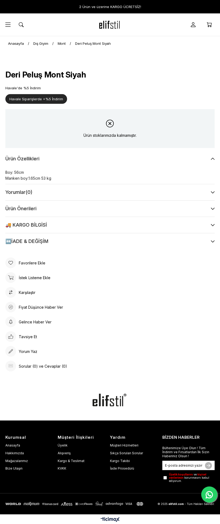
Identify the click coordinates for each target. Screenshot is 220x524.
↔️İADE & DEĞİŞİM (26, 241)
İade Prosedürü (122, 468)
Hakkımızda (14, 453)
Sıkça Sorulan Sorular (126, 453)
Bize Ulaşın (14, 468)
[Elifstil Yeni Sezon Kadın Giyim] (110, 24)
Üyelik (63, 445)
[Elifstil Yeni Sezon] (110, 400)
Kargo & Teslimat (71, 461)
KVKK (62, 468)
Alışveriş (64, 453)
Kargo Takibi (120, 461)
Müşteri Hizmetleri (124, 445)
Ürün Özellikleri (22, 158)
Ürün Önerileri (20, 208)
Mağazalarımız (16, 461)
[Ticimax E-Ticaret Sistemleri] (110, 520)
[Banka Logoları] (75, 503)
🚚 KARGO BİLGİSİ (26, 225)
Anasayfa (12, 445)
